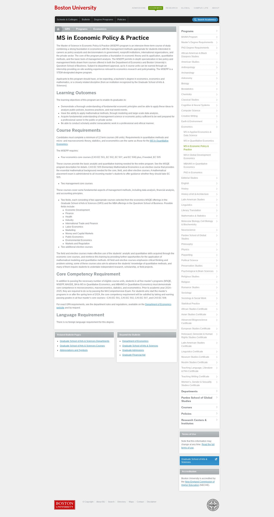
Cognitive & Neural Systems (195, 105)
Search (111, 502)
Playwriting (187, 255)
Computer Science (190, 110)
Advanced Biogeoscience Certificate (194, 322)
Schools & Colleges (67, 19)
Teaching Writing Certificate (195, 376)
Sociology (186, 293)
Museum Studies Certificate (195, 357)
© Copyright (88, 502)
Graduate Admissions (133, 350)
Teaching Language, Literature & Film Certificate (196, 369)
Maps (131, 502)
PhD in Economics (193, 172)
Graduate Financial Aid (133, 355)
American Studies (190, 62)
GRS (67, 29)
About (216, 8)
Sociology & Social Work (193, 298)
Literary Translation (191, 210)
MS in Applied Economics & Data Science (197, 134)
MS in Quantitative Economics (199, 141)
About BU (100, 502)
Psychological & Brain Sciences (197, 271)
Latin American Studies (193, 199)
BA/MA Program (189, 37)
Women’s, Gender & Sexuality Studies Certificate (196, 384)
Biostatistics (187, 89)
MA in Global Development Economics (197, 157)
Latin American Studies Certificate (193, 344)
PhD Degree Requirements (195, 47)
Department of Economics (135, 341)
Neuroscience (188, 230)
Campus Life (201, 8)
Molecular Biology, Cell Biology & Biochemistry (197, 223)
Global (185, 8)
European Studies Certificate (195, 328)
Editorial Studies (189, 178)
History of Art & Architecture (195, 194)
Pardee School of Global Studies (193, 237)
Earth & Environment (191, 121)
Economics (99, 29)
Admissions (139, 8)
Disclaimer (151, 502)
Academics (155, 8)
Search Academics (207, 19)
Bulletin (86, 19)
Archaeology (187, 72)
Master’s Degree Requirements (197, 42)
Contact (140, 502)
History (184, 188)
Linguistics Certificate (192, 351)
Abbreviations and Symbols (74, 350)
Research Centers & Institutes (194, 422)
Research (171, 8)
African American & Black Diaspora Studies (194, 55)
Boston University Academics (76, 8)
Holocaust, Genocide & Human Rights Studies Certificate (197, 336)
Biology (185, 83)
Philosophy (187, 244)
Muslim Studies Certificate (194, 362)
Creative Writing (189, 116)
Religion (185, 282)
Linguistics (186, 205)
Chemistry (186, 94)
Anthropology (188, 67)
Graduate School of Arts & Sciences (140, 345)
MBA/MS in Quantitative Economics (195, 165)
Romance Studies (190, 287)
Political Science (189, 260)
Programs (81, 29)
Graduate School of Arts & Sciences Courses (82, 345)
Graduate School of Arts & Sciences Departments (84, 341)
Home (59, 29)
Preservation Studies (191, 265)
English (185, 183)
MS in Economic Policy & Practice (196, 148)
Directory (121, 502)
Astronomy (186, 78)
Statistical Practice (190, 303)
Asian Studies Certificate (193, 314)
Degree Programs (103, 19)
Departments (189, 391)
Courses (186, 407)
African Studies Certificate (194, 309)
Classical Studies (190, 99)
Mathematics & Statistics (193, 215)
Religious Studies (190, 276)
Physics (185, 249)
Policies (121, 19)
